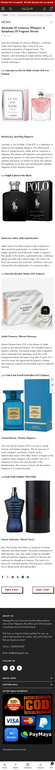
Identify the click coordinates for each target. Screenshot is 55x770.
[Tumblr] (18, 576)
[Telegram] (23, 576)
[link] (15, 765)
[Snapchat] (19, 668)
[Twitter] (7, 576)
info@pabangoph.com (18, 653)
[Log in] (44, 8)
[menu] (3, 8)
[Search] (10, 8)
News (13, 15)
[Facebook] (2, 576)
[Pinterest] (12, 576)
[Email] (28, 576)
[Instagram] (12, 668)
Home (5, 15)
